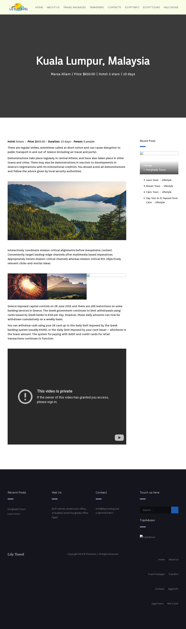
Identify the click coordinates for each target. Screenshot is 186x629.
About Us (53, 7)
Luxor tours (152, 180)
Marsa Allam (60, 74)
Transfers (97, 7)
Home (39, 7)
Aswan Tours (153, 186)
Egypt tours (151, 7)
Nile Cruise (171, 7)
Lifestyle (147, 165)
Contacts (114, 7)
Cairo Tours (152, 192)
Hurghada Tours (17, 509)
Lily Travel (16, 554)
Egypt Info (132, 7)
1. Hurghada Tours (154, 169)
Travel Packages (74, 7)
